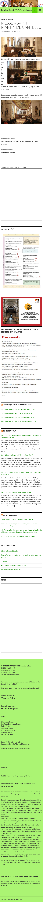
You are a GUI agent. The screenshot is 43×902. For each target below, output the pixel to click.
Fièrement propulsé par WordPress (11, 899)
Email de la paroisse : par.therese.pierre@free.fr (10, 673)
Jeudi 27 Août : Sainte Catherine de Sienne (16, 492)
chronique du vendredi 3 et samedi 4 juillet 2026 (18, 409)
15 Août (4, 561)
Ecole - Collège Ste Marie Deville (12, 742)
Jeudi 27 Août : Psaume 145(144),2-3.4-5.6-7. (17, 455)
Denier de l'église (7, 728)
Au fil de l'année (7, 19)
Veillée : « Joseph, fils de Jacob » (12, 569)
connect (4, 768)
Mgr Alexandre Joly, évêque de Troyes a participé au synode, (19, 141)
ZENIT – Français (10, 515)
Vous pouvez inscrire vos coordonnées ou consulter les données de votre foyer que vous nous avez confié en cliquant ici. (21, 794)
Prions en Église (6, 732)
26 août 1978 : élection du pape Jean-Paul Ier (17, 520)
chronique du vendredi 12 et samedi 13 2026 (17, 413)
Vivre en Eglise (8, 698)
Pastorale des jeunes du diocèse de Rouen (16, 748)
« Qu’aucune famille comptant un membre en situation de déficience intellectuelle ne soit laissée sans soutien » (21, 531)
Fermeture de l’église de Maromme (13, 565)
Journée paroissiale (8, 151)
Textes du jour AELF (8, 730)
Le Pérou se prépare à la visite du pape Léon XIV (18, 536)
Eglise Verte (5, 726)
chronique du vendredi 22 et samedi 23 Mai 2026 (18, 422)
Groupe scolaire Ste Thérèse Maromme (15, 744)
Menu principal (40, 10)
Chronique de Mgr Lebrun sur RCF (17, 405)
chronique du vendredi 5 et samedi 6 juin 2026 (17, 417)
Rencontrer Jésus (7, 734)
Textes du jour (9, 431)
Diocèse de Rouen (7, 722)
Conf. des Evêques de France (11, 724)
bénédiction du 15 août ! (9, 551)
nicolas (17, 31)
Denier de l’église (9, 708)
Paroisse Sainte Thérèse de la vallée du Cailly (16, 10)
